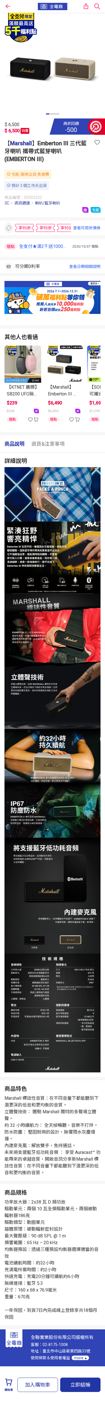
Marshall (21, 143)
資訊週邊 (22, 203)
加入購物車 (37, 1385)
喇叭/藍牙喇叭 (47, 203)
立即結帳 (80, 1385)
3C (6, 203)
